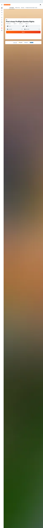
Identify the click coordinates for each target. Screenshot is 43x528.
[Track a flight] (1, 20)
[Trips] (1, 25)
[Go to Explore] (1, 18)
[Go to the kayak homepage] (7, 4)
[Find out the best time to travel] (1, 22)
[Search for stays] (1, 10)
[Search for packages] (1, 15)
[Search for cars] (1, 12)
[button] (2, 5)
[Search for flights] (1, 8)
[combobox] (21, 23)
